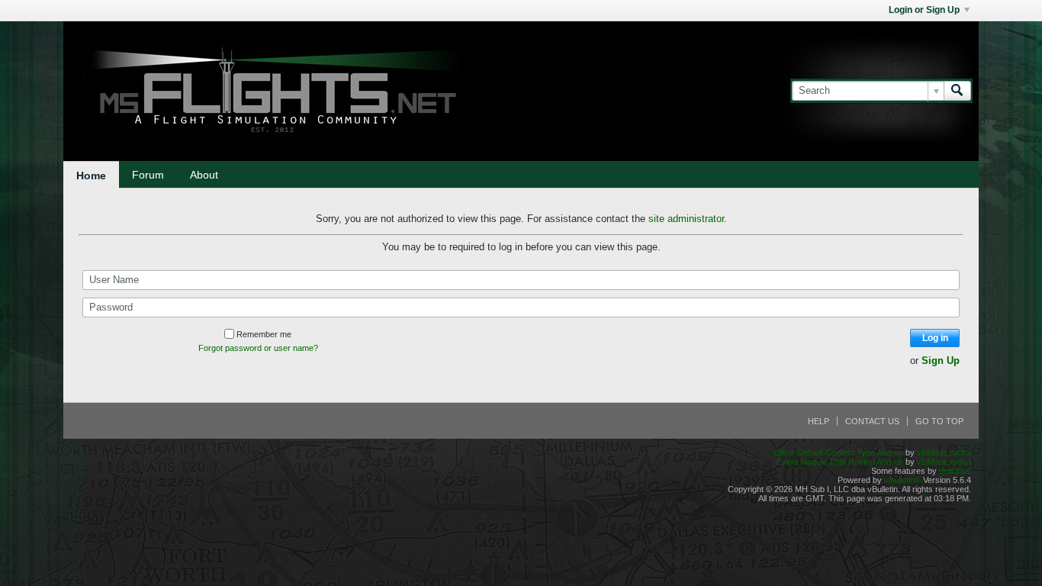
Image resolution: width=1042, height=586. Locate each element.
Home (91, 175)
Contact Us (872, 421)
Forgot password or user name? (258, 348)
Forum (148, 175)
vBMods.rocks (944, 452)
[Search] (957, 91)
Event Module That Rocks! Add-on (840, 461)
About (204, 175)
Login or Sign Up (924, 10)
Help (818, 421)
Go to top (939, 421)
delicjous (955, 470)
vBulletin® (902, 480)
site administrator (686, 218)
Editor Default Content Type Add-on (838, 452)
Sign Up (940, 360)
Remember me (263, 334)
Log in (935, 338)
